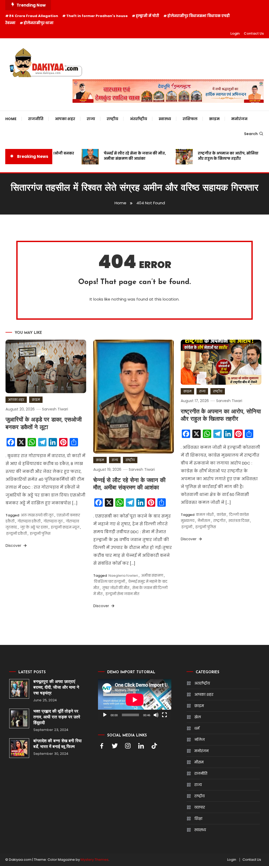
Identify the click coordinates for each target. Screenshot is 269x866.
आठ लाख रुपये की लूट (37, 515)
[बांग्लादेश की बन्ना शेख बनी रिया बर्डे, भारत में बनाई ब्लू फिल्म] (19, 748)
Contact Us (254, 33)
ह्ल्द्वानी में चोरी (147, 15)
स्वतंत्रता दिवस (239, 520)
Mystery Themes (94, 859)
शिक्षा (198, 818)
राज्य (91, 118)
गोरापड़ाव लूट (53, 521)
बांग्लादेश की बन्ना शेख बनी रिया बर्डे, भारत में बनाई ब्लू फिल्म (57, 744)
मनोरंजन (239, 118)
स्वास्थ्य (165, 118)
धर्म (196, 728)
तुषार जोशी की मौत (115, 587)
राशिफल (190, 118)
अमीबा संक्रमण (152, 575)
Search (251, 133)
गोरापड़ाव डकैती (29, 521)
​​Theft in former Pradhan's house (97, 15)
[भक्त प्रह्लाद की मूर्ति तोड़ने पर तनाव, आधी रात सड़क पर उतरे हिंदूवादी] (19, 718)
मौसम (199, 762)
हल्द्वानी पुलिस (40, 533)
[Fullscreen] (164, 715)
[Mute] (156, 715)
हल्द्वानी (187, 527)
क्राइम (214, 118)
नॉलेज (199, 739)
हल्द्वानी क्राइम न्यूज (65, 527)
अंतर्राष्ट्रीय (138, 118)
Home (11, 118)
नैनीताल (204, 520)
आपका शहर (65, 118)
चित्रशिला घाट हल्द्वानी (109, 581)
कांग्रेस (221, 514)
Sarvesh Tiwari (55, 409)
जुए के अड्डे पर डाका (34, 527)
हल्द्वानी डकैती (16, 533)
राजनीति (35, 118)
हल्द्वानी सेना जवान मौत (122, 593)
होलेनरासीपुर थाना (39, 22)
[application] (134, 699)
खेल (197, 717)
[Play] (104, 715)
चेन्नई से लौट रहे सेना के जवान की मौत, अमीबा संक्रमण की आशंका (128, 156)
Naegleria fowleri (123, 575)
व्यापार (199, 807)
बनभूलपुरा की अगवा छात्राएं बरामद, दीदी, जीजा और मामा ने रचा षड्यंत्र (56, 688)
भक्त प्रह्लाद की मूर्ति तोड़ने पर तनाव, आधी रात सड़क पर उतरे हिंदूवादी (56, 717)
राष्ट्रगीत (219, 520)
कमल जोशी (205, 514)
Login (235, 33)
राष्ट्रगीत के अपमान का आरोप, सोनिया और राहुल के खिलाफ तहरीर (222, 156)
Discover (14, 545)
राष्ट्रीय (112, 118)
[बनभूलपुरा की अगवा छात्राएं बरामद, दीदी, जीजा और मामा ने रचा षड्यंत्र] (19, 689)
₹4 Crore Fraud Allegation (33, 15)
